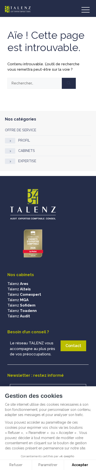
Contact (73, 345)
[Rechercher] (69, 83)
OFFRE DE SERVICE (20, 130)
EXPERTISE (27, 161)
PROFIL (24, 140)
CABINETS (26, 151)
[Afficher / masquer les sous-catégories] (10, 140)
